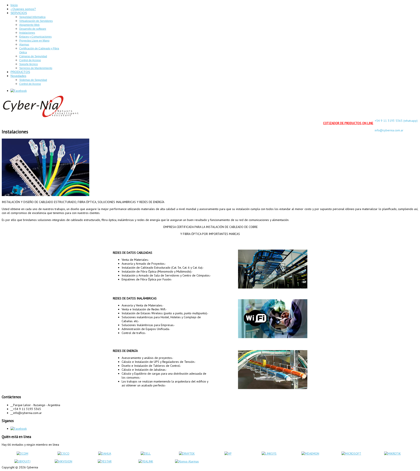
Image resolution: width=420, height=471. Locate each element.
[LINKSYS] (269, 453)
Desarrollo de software (32, 28)
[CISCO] (63, 453)
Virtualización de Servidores (36, 21)
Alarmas (24, 44)
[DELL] (146, 453)
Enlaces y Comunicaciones (35, 36)
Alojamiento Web (29, 24)
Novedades (18, 76)
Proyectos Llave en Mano (34, 40)
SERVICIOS (18, 13)
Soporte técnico (28, 64)
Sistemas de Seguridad (33, 80)
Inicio (14, 5)
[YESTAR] (105, 461)
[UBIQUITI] (22, 461)
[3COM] (22, 453)
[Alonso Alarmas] (187, 461)
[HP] (228, 453)
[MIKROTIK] (392, 453)
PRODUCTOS (20, 72)
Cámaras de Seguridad (33, 56)
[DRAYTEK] (187, 453)
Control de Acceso (30, 60)
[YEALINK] (145, 461)
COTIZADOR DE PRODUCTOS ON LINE (348, 123)
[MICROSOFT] (351, 453)
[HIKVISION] (63, 461)
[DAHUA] (104, 453)
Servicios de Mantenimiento (35, 68)
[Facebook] (18, 91)
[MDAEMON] (310, 453)
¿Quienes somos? (23, 9)
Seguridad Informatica (32, 17)
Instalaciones (27, 32)
